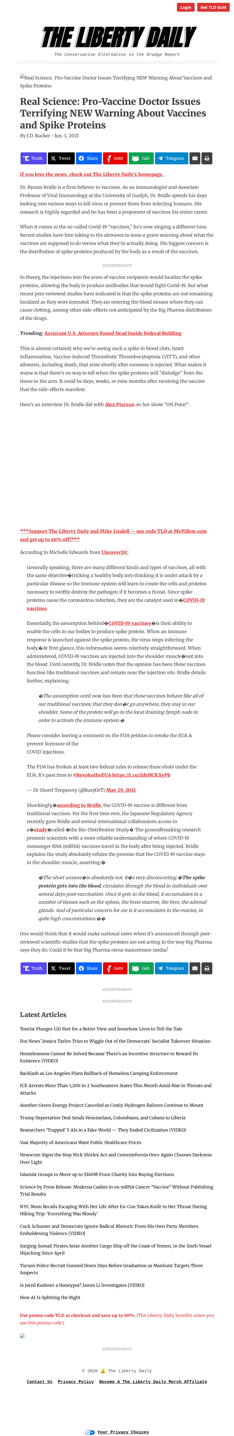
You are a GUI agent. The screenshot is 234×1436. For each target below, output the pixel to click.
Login (185, 7)
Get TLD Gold (213, 7)
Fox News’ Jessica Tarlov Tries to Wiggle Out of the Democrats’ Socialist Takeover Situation (115, 1041)
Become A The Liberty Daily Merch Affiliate (153, 1382)
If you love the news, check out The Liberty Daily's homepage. (92, 174)
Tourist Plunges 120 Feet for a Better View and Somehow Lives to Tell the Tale (101, 1029)
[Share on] (194, 158)
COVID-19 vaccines (129, 623)
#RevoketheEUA (92, 775)
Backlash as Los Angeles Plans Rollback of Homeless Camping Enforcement (99, 1073)
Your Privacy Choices (123, 1432)
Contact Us (40, 1382)
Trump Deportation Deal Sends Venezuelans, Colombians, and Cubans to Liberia (102, 1117)
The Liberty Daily (118, 37)
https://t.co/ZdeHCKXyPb (141, 775)
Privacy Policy (76, 1382)
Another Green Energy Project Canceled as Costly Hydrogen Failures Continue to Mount (111, 1105)
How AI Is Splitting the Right (50, 1297)
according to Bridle (79, 805)
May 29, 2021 (121, 790)
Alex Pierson (119, 404)
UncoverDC (115, 552)
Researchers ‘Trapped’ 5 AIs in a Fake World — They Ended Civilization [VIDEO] (103, 1130)
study (40, 829)
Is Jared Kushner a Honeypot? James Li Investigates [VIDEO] (82, 1285)
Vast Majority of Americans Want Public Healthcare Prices (80, 1142)
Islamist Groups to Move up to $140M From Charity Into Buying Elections (97, 1174)
